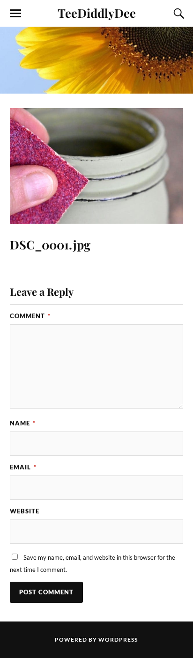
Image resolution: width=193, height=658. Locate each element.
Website (24, 511)
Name (23, 423)
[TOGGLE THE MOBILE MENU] (15, 13)
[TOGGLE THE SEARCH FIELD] (177, 13)
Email (23, 467)
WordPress (118, 639)
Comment (30, 316)
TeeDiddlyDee (97, 13)
